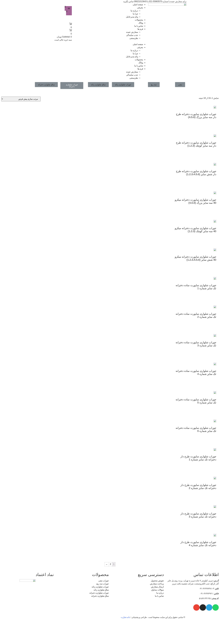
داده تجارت (125, 617)
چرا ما (135, 14)
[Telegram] (209, 607)
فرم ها (140, 29)
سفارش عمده (132, 32)
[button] (110, 41)
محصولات (139, 20)
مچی (180, 84)
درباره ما (134, 11)
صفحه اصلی (138, 4)
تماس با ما (138, 26)
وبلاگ (141, 23)
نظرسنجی (133, 38)
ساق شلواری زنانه (98, 84)
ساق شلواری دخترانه (46, 84)
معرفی (140, 8)
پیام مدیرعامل (132, 17)
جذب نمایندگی (132, 35)
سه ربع (154, 84)
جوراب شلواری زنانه (123, 84)
